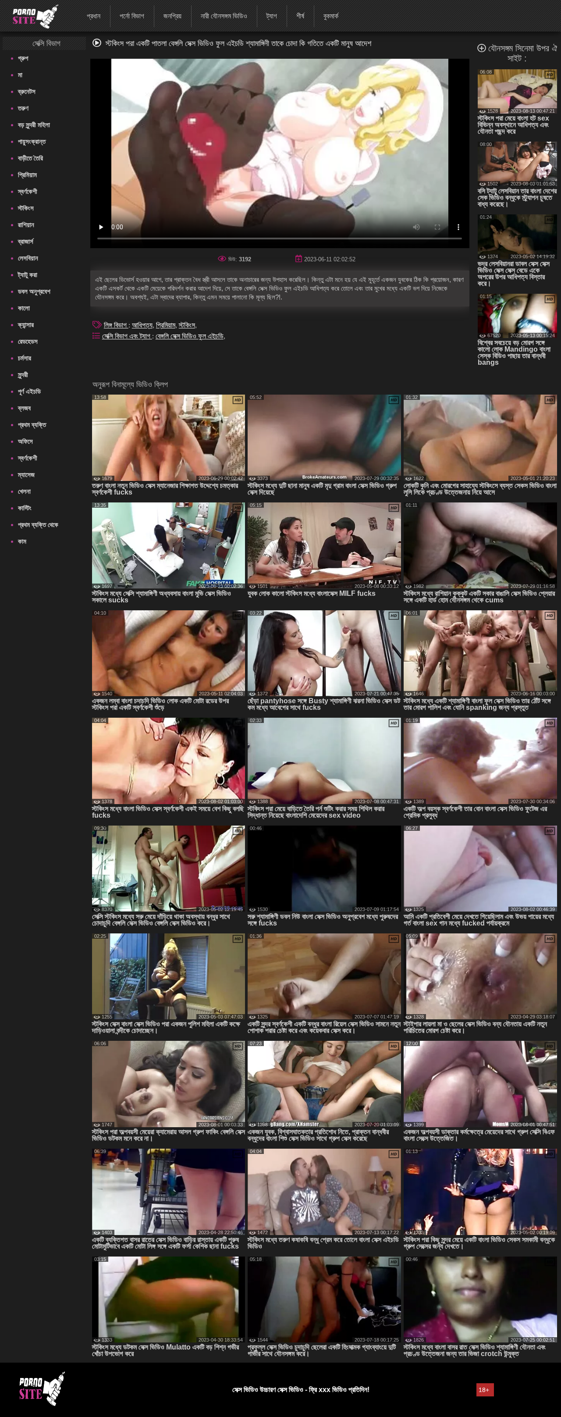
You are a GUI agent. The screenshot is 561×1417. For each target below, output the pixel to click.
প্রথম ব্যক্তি (32, 424)
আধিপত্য (142, 325)
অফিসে (25, 441)
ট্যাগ (271, 16)
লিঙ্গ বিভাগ (116, 325)
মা (20, 74)
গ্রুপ (23, 58)
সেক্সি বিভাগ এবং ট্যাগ (127, 336)
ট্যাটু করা (27, 274)
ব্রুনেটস (27, 91)
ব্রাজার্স (25, 241)
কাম (22, 541)
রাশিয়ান (26, 224)
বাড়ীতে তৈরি (30, 158)
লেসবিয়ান (28, 258)
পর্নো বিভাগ (132, 16)
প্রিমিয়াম (27, 174)
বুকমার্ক (330, 16)
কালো (24, 308)
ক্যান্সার (26, 324)
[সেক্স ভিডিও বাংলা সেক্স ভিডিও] (30, 15)
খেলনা (24, 491)
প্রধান (93, 16)
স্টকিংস (26, 208)
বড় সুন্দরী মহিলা (34, 124)
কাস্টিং (25, 508)
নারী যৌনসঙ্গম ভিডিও (224, 16)
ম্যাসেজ (26, 474)
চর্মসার (24, 358)
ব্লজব (24, 408)
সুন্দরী (23, 374)
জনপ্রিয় (172, 16)
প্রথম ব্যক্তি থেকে (38, 524)
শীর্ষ (300, 16)
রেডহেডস (28, 341)
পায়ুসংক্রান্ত (32, 141)
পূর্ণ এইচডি (29, 391)
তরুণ (23, 108)
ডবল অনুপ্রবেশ (34, 291)
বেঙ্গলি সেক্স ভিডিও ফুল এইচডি (190, 336)
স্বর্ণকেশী (27, 191)
